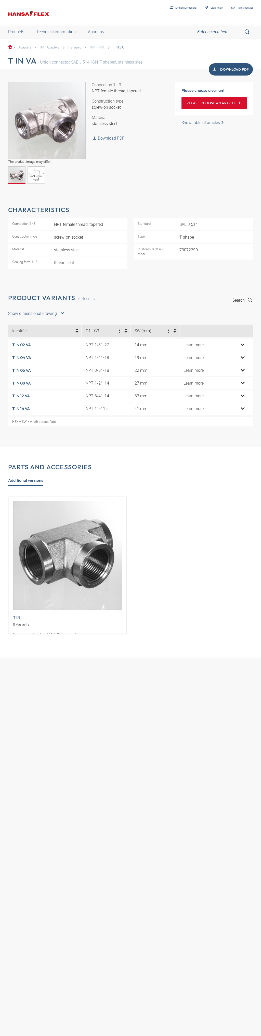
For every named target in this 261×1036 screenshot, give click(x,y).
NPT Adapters (50, 47)
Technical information (56, 31)
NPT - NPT (97, 47)
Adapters (24, 47)
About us (96, 31)
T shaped (74, 47)
